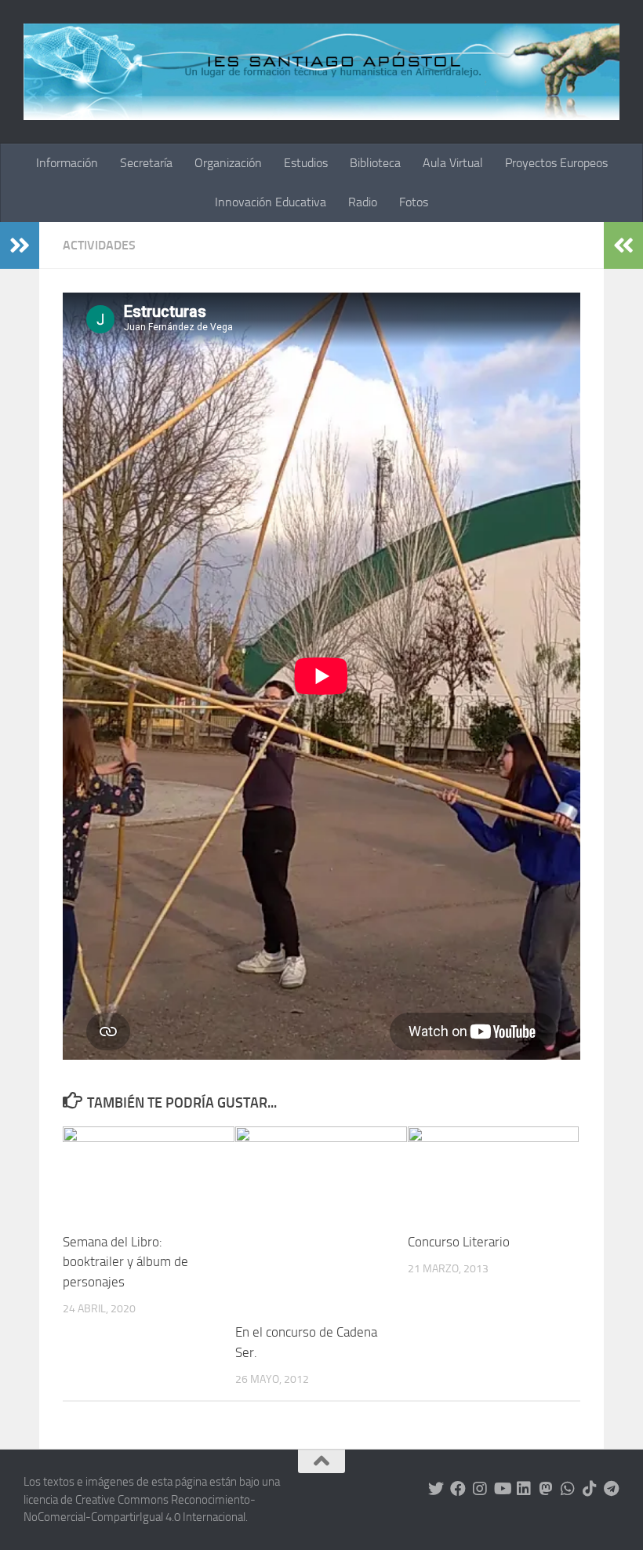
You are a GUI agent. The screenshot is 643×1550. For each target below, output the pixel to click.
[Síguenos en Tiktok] (590, 1489)
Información (67, 162)
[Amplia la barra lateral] (19, 245)
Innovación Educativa (270, 202)
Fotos (413, 202)
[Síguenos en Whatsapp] (568, 1489)
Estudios (306, 162)
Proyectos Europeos (556, 162)
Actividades (99, 245)
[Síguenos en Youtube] (502, 1489)
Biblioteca (375, 162)
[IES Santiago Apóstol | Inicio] (321, 72)
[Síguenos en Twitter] (436, 1489)
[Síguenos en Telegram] (611, 1489)
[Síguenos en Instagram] (480, 1489)
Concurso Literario (459, 1242)
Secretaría (146, 162)
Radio (362, 202)
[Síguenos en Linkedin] (524, 1489)
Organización (228, 162)
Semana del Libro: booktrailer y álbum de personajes (125, 1262)
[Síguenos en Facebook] (458, 1489)
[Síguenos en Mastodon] (546, 1489)
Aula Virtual (453, 162)
